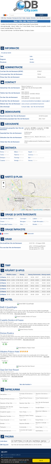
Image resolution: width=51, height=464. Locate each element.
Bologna (2, 157)
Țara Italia (19, 24)
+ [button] (3, 182)
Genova (30, 154)
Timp (15, 28)
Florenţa (16, 157)
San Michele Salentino (18, 30)
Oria (21, 224)
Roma (2, 152)
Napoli (30, 152)
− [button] (3, 186)
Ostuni (2, 221)
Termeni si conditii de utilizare (12, 455)
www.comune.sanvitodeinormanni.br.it (32, 104)
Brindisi (32, 62)
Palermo (16, 154)
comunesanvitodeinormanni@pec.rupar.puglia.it (35, 101)
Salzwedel (30, 233)
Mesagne (23, 221)
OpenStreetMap (38, 210)
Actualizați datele (6, 53)
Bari (29, 157)
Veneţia (16, 160)
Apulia (31, 59)
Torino (2, 154)
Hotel (19, 28)
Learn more (23, 462)
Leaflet (23, 210)
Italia (31, 56)
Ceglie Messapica (38, 221)
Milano (16, 152)
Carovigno (26, 30)
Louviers (6, 233)
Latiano (35, 218)
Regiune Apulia (25, 24)
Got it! (41, 460)
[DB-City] (25, 12)
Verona (30, 160)
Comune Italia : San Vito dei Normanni (32, 106)
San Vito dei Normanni (25, 21)
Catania (2, 160)
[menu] (5, 15)
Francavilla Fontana (6, 224)
